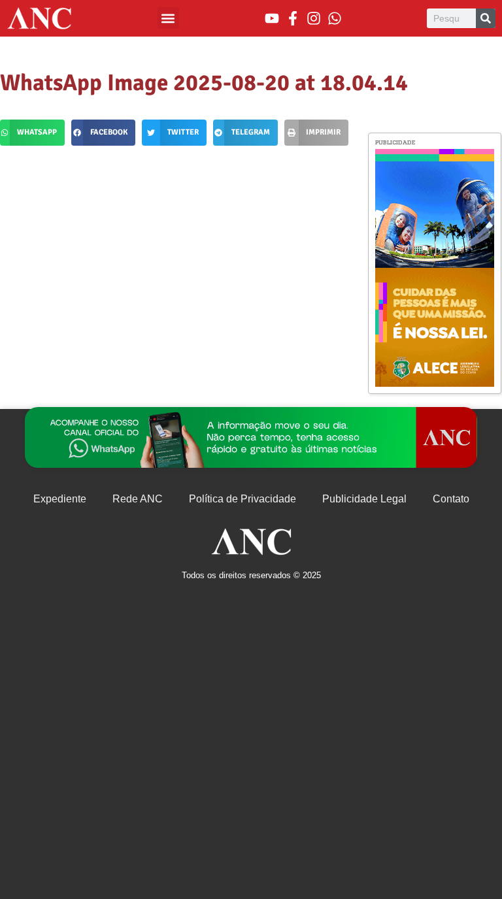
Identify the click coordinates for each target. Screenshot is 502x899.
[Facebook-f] (293, 18)
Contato (451, 498)
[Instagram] (314, 18)
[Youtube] (272, 18)
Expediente (59, 498)
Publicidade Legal (364, 498)
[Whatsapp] (334, 18)
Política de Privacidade (242, 498)
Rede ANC (137, 498)
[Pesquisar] (485, 18)
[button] (168, 18)
